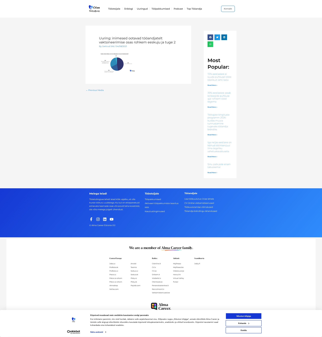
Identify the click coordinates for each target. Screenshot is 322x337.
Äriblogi (128, 8)
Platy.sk (134, 282)
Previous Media (95, 90)
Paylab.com (135, 285)
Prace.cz (112, 275)
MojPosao (177, 264)
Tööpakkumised (161, 8)
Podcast (178, 8)
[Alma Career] (161, 306)
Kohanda (242, 323)
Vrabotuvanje (178, 271)
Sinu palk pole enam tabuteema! (219, 166)
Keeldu (244, 330)
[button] (210, 37)
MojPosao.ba (178, 267)
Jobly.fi (197, 264)
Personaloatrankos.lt (160, 285)
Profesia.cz (113, 271)
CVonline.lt (156, 264)
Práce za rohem (115, 282)
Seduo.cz (134, 271)
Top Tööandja (194, 8)
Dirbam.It (156, 275)
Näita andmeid (96, 332)
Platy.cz (134, 278)
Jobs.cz (112, 264)
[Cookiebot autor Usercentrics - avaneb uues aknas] (74, 332)
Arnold (133, 264)
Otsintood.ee (157, 282)
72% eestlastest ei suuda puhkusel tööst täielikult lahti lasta (219, 77)
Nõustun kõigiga (243, 316)
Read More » (212, 85)
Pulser (175, 282)
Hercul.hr (177, 275)
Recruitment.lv (158, 289)
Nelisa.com (114, 289)
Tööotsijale (114, 8)
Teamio (134, 267)
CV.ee (154, 271)
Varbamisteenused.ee (161, 293)
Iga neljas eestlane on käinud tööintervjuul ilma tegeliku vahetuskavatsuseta (220, 147)
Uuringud (142, 8)
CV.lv (154, 267)
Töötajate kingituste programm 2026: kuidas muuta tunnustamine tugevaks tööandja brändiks (219, 122)
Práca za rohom (115, 278)
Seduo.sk (134, 275)
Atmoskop (113, 285)
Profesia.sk (113, 267)
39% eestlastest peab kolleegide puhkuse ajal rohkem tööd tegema (219, 97)
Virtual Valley (178, 278)
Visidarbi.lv (156, 278)
